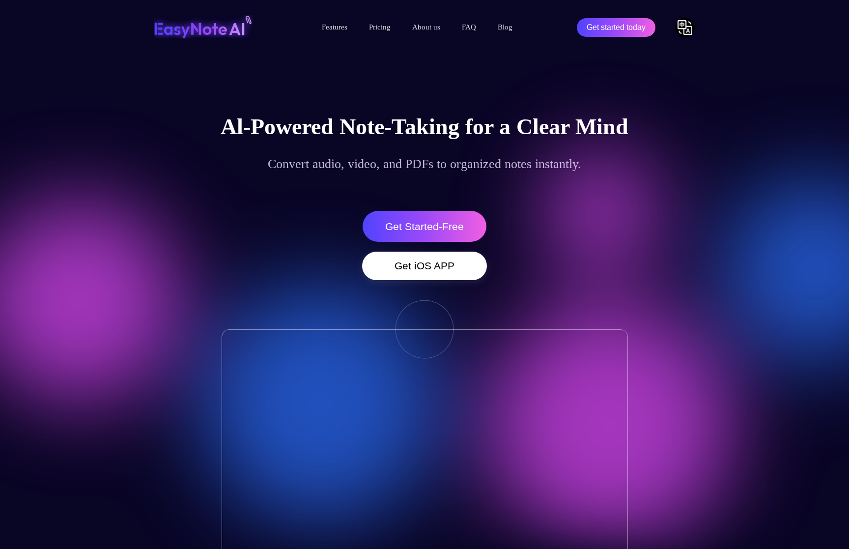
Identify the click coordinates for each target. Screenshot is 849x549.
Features (334, 27)
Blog (505, 27)
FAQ (469, 27)
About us (426, 27)
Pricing (380, 27)
